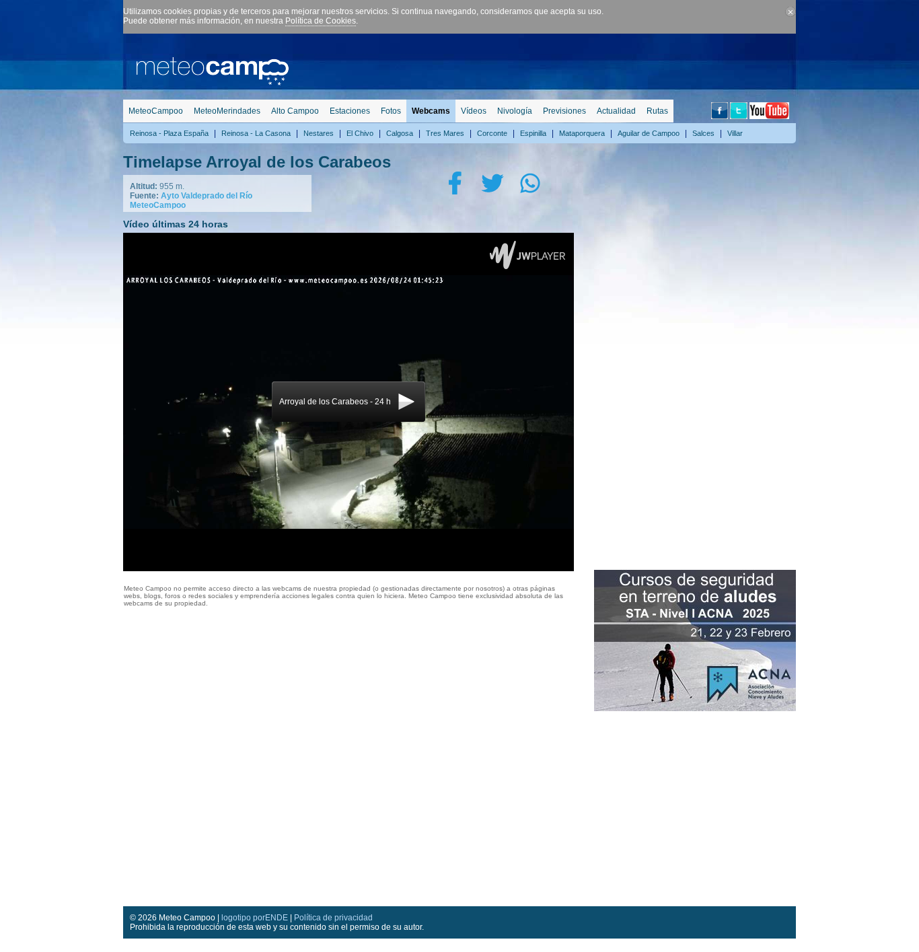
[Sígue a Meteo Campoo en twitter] (738, 116)
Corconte (492, 133)
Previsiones (564, 111)
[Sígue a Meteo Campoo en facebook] (719, 116)
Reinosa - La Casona (256, 133)
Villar (735, 133)
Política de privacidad (333, 917)
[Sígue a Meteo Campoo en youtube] (769, 116)
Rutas (657, 111)
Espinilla (533, 133)
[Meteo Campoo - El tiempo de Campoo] (213, 82)
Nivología (514, 111)
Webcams (431, 111)
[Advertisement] (551, 64)
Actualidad (616, 111)
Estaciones (350, 111)
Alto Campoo (295, 111)
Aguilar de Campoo (648, 133)
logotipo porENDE (254, 917)
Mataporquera (582, 133)
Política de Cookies (320, 21)
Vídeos (473, 111)
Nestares (318, 133)
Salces (703, 133)
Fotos (391, 111)
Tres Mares (445, 133)
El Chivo (359, 133)
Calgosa (399, 133)
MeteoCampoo (155, 111)
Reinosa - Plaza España (169, 133)
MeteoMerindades (227, 111)
